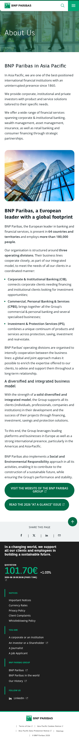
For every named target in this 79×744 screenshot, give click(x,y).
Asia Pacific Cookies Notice (49, 726)
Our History (16, 681)
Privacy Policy (17, 610)
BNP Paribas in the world (24, 675)
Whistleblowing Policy (22, 620)
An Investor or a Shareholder (27, 643)
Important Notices (20, 600)
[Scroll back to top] (72, 521)
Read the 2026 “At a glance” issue (35, 504)
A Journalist (16, 648)
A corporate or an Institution (26, 637)
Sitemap (59, 731)
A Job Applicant (18, 653)
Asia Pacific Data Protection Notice (34, 730)
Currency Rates (18, 605)
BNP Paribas (17, 670)
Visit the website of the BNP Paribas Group (39, 489)
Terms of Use (24, 726)
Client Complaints (20, 615)
